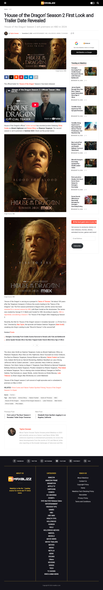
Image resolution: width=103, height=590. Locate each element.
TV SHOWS (64, 33)
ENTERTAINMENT (39, 33)
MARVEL (51, 533)
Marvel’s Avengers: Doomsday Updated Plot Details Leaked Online (77, 163)
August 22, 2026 (78, 209)
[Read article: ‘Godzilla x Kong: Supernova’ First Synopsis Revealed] (91, 110)
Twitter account (30, 126)
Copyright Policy (83, 485)
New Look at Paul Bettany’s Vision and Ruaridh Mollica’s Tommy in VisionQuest (77, 146)
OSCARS (51, 557)
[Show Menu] (5, 3)
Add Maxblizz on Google (84, 52)
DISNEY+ (51, 498)
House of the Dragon (26, 84)
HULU (51, 527)
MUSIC (51, 548)
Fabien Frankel (52, 357)
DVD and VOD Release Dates (51, 501)
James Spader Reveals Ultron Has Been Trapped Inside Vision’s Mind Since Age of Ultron (35, 340)
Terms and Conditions (83, 501)
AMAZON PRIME (51, 480)
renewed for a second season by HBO (17, 309)
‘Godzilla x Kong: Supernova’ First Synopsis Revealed (77, 108)
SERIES (59, 33)
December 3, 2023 (27, 33)
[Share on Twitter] (11, 77)
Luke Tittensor (47, 400)
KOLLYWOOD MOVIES (51, 530)
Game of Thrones (46, 398)
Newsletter (83, 495)
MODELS (51, 536)
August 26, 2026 (78, 80)
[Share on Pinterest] (21, 77)
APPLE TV (51, 486)
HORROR (51, 524)
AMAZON (51, 477)
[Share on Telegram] (31, 77)
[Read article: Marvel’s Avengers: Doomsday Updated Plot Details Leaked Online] (91, 163)
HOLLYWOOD (52, 33)
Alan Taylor (20, 324)
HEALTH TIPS (51, 518)
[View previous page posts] (33, 345)
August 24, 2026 (78, 153)
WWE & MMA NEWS (51, 574)
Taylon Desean (14, 33)
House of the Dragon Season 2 (31, 400)
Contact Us (83, 481)
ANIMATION (51, 483)
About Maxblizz (83, 478)
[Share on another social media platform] (36, 77)
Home (6, 9)
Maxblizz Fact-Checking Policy (83, 491)
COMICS (51, 492)
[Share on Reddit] (16, 77)
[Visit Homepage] (48, 3)
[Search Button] (98, 3)
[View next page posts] (37, 345)
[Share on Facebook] (6, 77)
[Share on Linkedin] (26, 77)
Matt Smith (60, 324)
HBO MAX (51, 516)
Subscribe (77, 246)
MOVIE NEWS (51, 539)
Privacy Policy (83, 498)
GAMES (51, 510)
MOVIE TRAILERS (51, 542)
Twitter (12, 395)
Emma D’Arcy (31, 128)
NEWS (51, 554)
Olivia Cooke (9, 403)
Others (51, 559)
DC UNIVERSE (51, 495)
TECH (51, 568)
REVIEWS (51, 562)
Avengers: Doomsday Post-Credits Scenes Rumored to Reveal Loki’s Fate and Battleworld (35, 337)
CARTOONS (51, 489)
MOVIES (51, 545)
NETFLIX (51, 551)
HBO (10, 9)
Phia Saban (19, 403)
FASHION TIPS (51, 507)
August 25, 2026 (78, 100)
